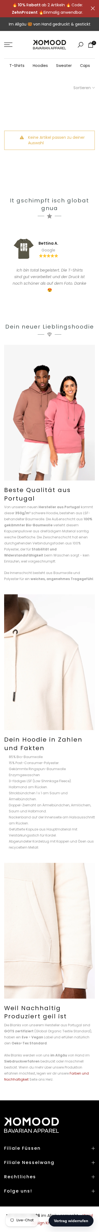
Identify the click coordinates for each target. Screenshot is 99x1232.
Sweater (64, 65)
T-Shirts (16, 65)
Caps (85, 65)
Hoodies (40, 65)
